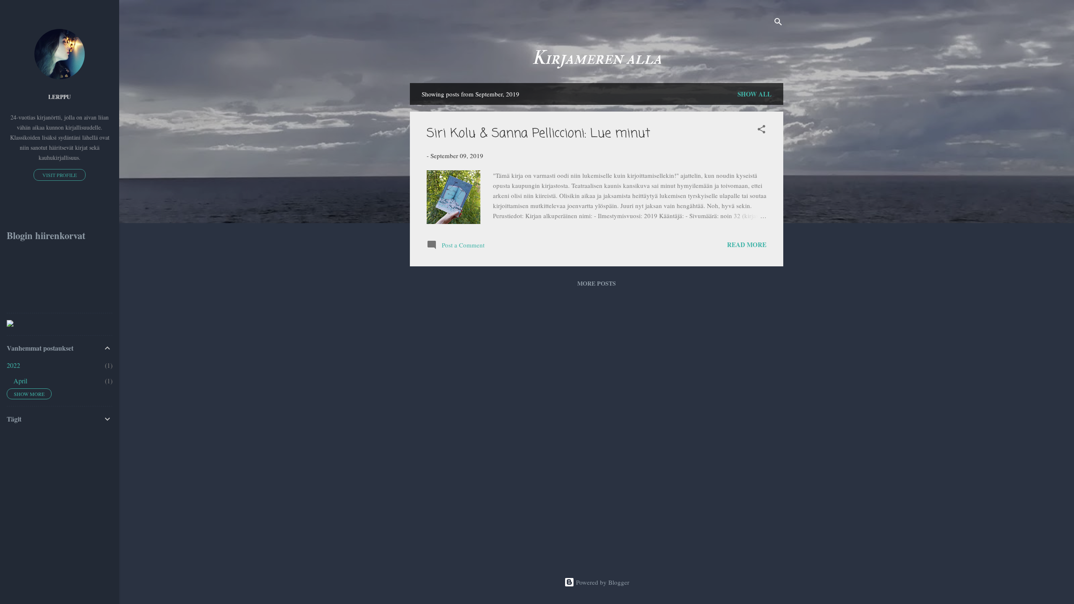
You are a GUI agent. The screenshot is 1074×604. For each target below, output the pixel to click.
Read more (746, 244)
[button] (761, 130)
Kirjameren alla (597, 58)
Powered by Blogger (601, 582)
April (20, 380)
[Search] (778, 23)
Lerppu (59, 97)
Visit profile (59, 175)
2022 (13, 365)
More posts (596, 283)
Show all (755, 94)
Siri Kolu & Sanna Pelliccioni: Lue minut (538, 133)
